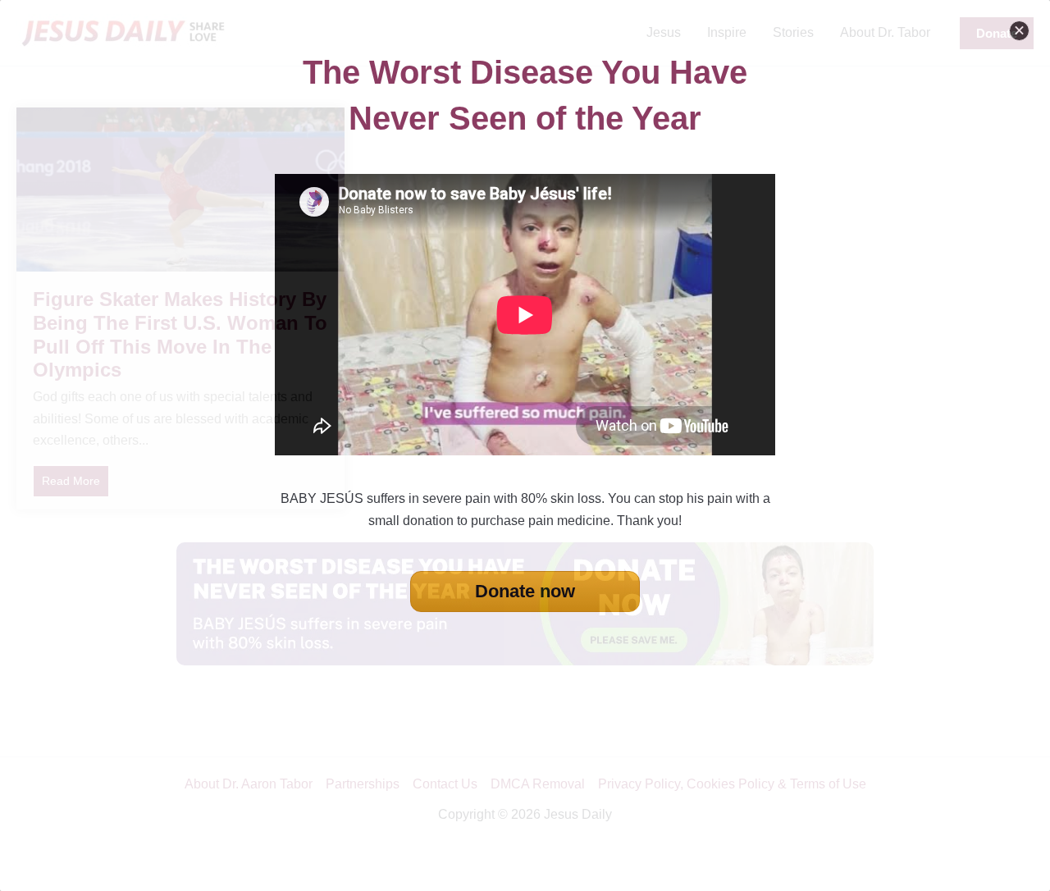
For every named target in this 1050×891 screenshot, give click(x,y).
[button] (1019, 31)
